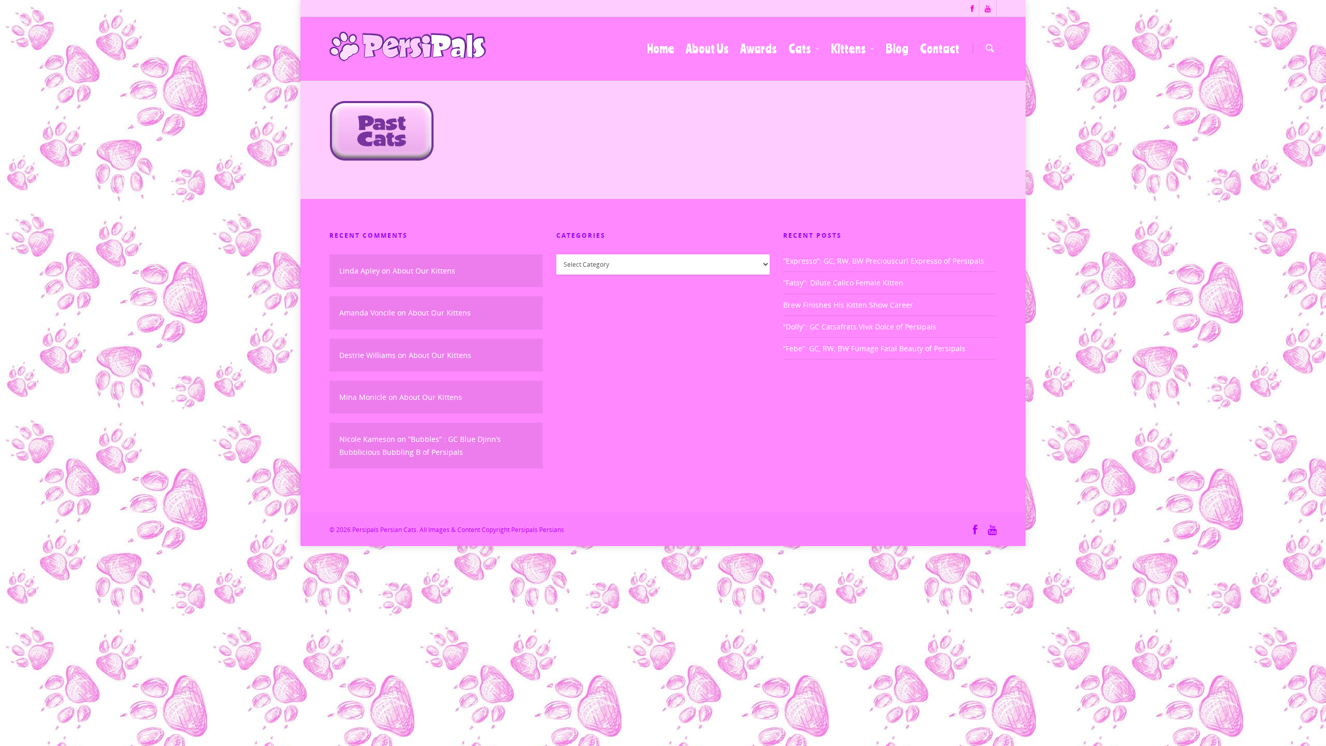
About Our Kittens (424, 271)
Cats (799, 48)
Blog (897, 48)
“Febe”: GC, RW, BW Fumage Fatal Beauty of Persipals (874, 348)
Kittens (848, 48)
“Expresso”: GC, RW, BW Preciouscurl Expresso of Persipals (883, 261)
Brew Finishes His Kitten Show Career (848, 305)
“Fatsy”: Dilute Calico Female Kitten (843, 283)
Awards (758, 48)
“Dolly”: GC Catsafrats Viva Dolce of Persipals (859, 327)
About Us (707, 48)
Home (660, 48)
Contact (939, 48)
